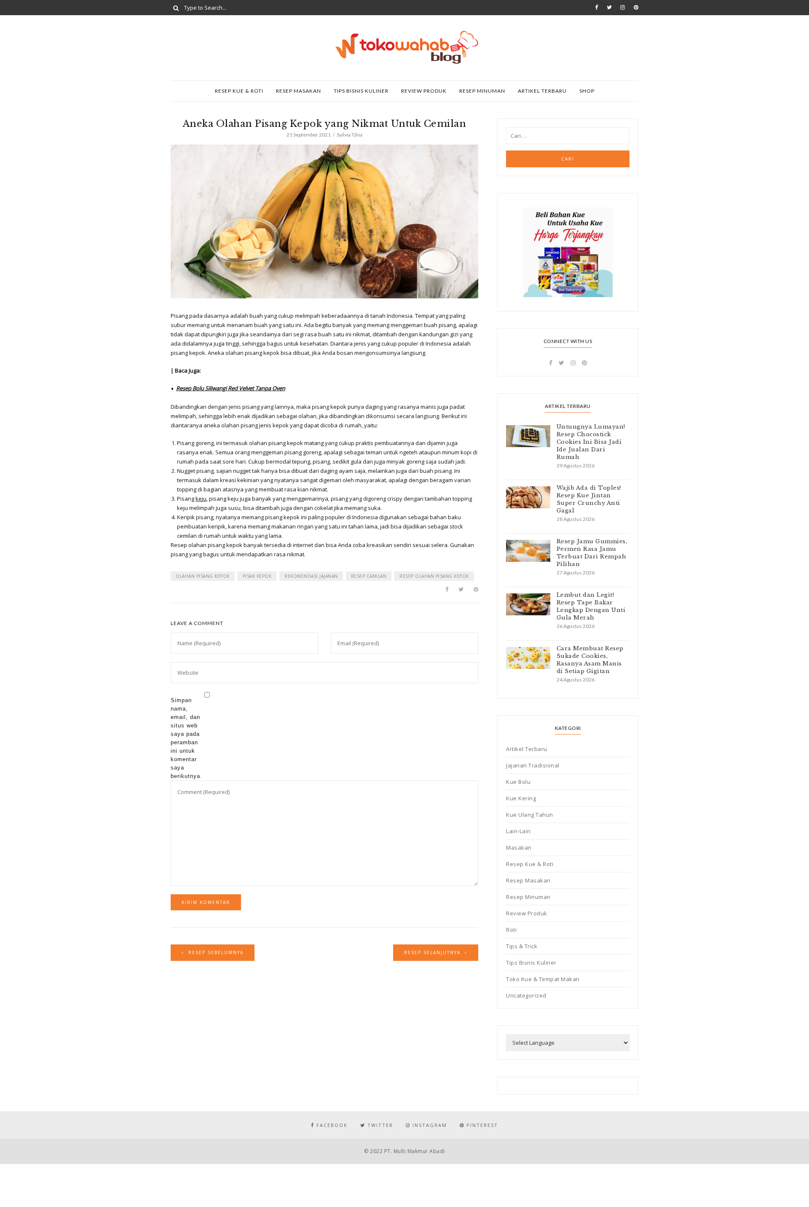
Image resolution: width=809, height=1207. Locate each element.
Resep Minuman (482, 91)
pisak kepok (257, 576)
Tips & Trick (521, 946)
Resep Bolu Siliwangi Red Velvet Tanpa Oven (230, 388)
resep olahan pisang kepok (434, 576)
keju (201, 498)
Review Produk (424, 91)
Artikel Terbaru (542, 91)
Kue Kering (521, 798)
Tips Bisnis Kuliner (361, 91)
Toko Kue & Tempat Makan (543, 979)
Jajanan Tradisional (533, 765)
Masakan (519, 847)
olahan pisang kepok (203, 576)
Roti (511, 929)
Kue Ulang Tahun (529, 814)
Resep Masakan (298, 91)
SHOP (587, 91)
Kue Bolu (518, 782)
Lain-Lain (518, 831)
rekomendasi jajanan (311, 576)
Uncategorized (526, 995)
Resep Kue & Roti (239, 91)
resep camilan (369, 576)
